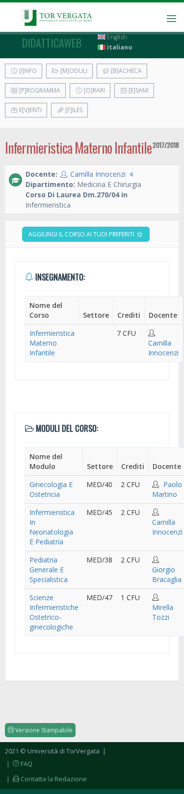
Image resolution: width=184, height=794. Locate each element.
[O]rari (93, 90)
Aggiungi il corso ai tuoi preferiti (82, 234)
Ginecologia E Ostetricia (51, 489)
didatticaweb (51, 42)
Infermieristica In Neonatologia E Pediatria (52, 527)
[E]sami (138, 90)
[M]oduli (73, 71)
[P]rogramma (39, 90)
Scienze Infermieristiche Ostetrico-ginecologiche (54, 612)
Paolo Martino (167, 489)
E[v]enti (30, 110)
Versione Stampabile (43, 730)
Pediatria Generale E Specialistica (48, 569)
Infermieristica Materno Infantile (52, 342)
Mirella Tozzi (162, 612)
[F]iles (73, 110)
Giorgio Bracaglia (167, 574)
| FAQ (18, 763)
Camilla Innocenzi (98, 174)
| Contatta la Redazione (46, 778)
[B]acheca (125, 71)
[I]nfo (27, 71)
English (116, 37)
